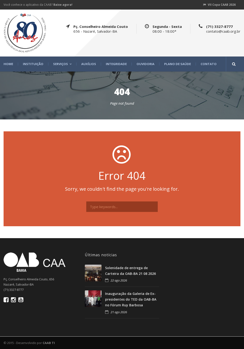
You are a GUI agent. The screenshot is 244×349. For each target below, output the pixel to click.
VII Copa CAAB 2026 (222, 5)
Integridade (116, 64)
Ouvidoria (145, 64)
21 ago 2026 (119, 312)
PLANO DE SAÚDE (177, 64)
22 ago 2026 (119, 280)
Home (8, 64)
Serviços (60, 64)
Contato (209, 64)
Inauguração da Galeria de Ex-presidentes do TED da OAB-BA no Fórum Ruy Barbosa (130, 299)
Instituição (33, 64)
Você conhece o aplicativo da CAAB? (38, 5)
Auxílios (88, 64)
